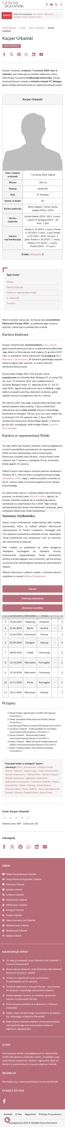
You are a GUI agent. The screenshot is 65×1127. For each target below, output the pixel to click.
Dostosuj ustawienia (32, 598)
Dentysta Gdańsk (15, 884)
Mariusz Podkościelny (26, 792)
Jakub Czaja (30, 771)
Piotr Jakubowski (26, 767)
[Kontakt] (51, 4)
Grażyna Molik (45, 767)
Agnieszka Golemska (36, 778)
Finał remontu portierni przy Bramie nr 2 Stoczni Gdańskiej (31, 1006)
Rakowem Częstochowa (15, 359)
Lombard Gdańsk (15, 895)
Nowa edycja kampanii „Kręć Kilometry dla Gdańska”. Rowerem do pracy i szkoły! (34, 971)
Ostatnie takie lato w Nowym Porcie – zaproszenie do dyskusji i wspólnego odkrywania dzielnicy (33, 989)
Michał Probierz (38, 496)
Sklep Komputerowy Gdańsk (21, 874)
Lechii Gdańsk (49, 345)
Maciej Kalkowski (14, 778)
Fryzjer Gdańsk (14, 915)
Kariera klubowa (15, 287)
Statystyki (14, 298)
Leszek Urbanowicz (15, 774)
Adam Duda (46, 792)
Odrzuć (32, 589)
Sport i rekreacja (36, 28)
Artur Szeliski (30, 789)
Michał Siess (34, 774)
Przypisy (11, 303)
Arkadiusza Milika (11, 478)
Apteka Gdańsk (14, 889)
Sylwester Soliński (40, 782)
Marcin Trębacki (13, 771)
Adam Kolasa (44, 785)
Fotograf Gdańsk (15, 910)
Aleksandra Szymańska (17, 782)
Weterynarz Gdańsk (16, 905)
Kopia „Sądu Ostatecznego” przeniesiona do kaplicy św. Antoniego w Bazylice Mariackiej (33, 1015)
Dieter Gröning (27, 785)
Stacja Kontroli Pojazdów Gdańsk (23, 879)
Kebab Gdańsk (13, 936)
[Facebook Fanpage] (46, 4)
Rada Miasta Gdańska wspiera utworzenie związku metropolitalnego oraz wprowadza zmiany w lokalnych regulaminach (33, 1025)
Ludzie (22, 28)
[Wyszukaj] (56, 5)
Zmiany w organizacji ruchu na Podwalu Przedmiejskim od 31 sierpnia (27, 980)
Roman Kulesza (50, 774)
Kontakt (54, 1082)
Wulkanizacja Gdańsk (17, 925)
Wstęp (10, 282)
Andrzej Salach (13, 789)
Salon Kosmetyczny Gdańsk (20, 920)
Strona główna (9, 28)
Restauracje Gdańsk (16, 930)
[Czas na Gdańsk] (13, 4)
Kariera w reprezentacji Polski (21, 293)
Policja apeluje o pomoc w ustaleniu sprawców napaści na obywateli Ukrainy (31, 997)
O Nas (18, 1114)
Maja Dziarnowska (48, 771)
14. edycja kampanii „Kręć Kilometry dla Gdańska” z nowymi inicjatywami (33, 962)
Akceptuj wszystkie (32, 608)
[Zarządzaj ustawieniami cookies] (7, 1119)
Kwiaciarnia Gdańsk (16, 900)
